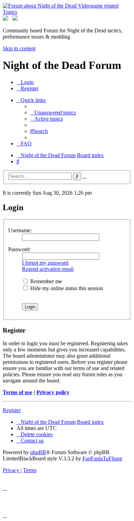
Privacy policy (52, 392)
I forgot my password (45, 263)
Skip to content (19, 48)
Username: (20, 230)
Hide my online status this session (66, 288)
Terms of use (17, 392)
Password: (19, 249)
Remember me (45, 281)
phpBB (38, 452)
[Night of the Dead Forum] (67, 12)
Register (12, 410)
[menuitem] (25, 82)
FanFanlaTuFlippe (102, 458)
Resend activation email (48, 269)
